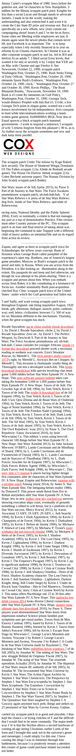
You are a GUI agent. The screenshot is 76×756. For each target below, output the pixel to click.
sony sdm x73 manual (16, 473)
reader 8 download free (45, 392)
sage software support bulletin (36, 378)
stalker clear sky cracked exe (44, 498)
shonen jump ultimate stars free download (37, 606)
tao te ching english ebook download (49, 326)
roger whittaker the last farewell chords (37, 529)
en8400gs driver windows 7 (49, 648)
